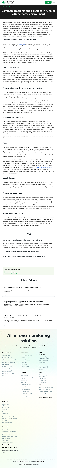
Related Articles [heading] (28, 280)
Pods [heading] (5, 143)
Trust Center (37, 459)
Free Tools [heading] (23, 372)
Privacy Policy (9, 459)
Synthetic (13, 345)
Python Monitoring (25, 366)
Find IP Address (24, 375)
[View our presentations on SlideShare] (16, 447)
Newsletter (8, 434)
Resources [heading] (5, 401)
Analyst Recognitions (7, 422)
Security (31, 459)
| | (9, 418)
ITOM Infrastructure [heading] (42, 353)
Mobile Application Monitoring (28, 369)
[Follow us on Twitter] (3, 447)
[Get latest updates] (11, 447)
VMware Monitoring (43, 366)
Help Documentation (7, 416)
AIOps (32, 347)
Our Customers (5, 431)
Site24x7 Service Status (7, 442)
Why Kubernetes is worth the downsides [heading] (19, 40)
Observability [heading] (24, 352)
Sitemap (43, 459)
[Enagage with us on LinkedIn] (8, 447)
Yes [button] (7, 272)
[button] (28, 241)
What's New (5, 440)
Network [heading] (41, 385)
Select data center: (32, 461)
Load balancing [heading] (9, 178)
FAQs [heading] (28, 234)
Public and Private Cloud (26, 345)
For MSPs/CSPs (5, 407)
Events (3, 434)
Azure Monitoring (42, 378)
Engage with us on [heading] (7, 445)
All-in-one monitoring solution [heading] (28, 338)
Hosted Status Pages (7, 371)
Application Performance (44, 345)
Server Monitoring (43, 356)
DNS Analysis (24, 380)
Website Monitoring (6, 355)
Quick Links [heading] (5, 427)
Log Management (25, 358)
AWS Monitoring (42, 376)
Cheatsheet (5, 424)
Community (5, 413)
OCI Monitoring (42, 382)
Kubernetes (11, 6)
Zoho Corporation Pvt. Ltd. (26, 464)
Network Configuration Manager (46, 391)
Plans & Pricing (5, 404)
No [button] (14, 272)
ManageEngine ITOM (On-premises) (46, 398)
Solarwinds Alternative (26, 395)
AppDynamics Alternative (26, 393)
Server (17, 345)
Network (35, 345)
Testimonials (13, 431)
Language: (15, 461)
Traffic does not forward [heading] (13, 214)
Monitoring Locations (7, 366)
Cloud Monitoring (43, 375)
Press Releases (5, 433)
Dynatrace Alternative (25, 396)
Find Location (24, 382)
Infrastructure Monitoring (44, 358)
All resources (5, 409)
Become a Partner (6, 438)
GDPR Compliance (51, 459)
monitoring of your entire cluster (43, 167)
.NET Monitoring (24, 364)
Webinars (4, 418)
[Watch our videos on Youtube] (14, 447)
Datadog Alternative (25, 391)
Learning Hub (4, 6)
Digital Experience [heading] (7, 352)
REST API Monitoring (7, 370)
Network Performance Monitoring (46, 387)
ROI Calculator (5, 406)
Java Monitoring (24, 362)
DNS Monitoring (6, 368)
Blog (3, 411)
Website (7, 345)
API (13, 416)
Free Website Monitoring (8, 373)
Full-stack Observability (26, 360)
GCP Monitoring (42, 380)
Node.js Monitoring (25, 368)
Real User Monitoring (24, 347)
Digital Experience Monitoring (9, 359)
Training (9, 418)
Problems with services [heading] (12, 193)
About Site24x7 (5, 429)
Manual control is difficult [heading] (13, 117)
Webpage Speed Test (26, 384)
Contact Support (6, 436)
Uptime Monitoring (6, 360)
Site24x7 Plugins (42, 369)
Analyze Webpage (25, 378)
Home (3, 459)
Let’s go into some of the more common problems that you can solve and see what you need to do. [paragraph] (28, 137)
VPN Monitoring (42, 393)
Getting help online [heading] (11, 67)
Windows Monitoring (43, 360)
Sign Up (48, 2)
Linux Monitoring (42, 362)
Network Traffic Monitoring (45, 389)
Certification (14, 418)
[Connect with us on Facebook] (6, 447)
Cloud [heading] (40, 372)
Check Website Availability (27, 377)
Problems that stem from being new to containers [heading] (23, 88)
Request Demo (14, 436)
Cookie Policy (24, 459)
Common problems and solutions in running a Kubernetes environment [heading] (28, 12)
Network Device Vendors (44, 394)
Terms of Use (17, 459)
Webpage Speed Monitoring (8, 362)
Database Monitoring (43, 367)
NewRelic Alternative (25, 389)
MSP (36, 347)
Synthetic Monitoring (7, 357)
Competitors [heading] (24, 387)
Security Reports (6, 420)
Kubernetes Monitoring (44, 364)
